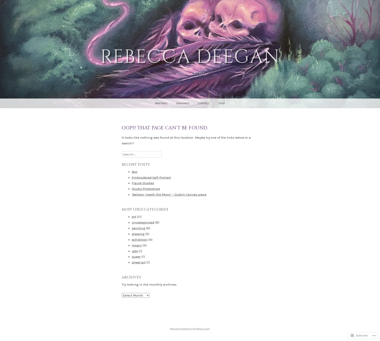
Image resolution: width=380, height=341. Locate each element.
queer (136, 257)
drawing (138, 234)
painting (138, 228)
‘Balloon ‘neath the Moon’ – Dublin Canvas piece (169, 194)
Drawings (182, 103)
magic (137, 245)
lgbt (135, 251)
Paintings (161, 103)
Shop (221, 103)
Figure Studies (143, 183)
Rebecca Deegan (190, 57)
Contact (204, 103)
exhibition (140, 240)
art (134, 217)
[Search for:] (142, 154)
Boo (134, 172)
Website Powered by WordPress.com (190, 328)
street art (139, 262)
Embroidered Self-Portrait (151, 177)
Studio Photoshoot (146, 189)
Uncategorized (143, 222)
